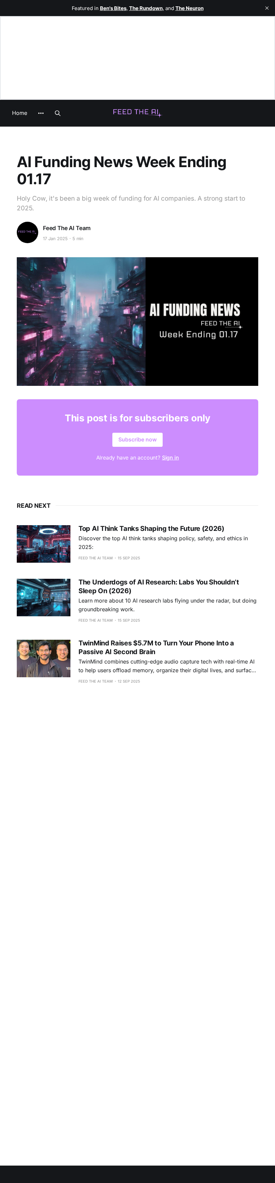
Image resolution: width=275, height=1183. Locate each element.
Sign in (170, 457)
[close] (267, 8)
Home (19, 113)
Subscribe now (137, 439)
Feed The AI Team (67, 228)
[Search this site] (58, 113)
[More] (41, 113)
